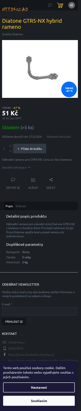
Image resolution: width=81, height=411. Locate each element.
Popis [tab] (9, 206)
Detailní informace (14, 167)
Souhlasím (39, 400)
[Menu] (72, 5)
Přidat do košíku (31, 148)
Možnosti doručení (59, 136)
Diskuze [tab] (21, 206)
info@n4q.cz (16, 342)
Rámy (26, 252)
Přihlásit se (14, 321)
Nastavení (39, 387)
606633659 (15, 348)
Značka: (12, 34)
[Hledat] (50, 5)
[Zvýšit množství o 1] (10, 146)
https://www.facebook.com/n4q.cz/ (31, 354)
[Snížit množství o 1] (10, 151)
